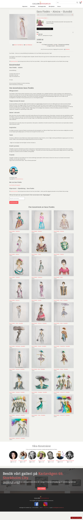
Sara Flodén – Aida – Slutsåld (16, 323)
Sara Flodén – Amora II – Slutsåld (17, 438)
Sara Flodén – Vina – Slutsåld (38, 415)
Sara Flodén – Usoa (58, 277)
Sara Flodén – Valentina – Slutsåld (62, 346)
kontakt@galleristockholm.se (58, 507)
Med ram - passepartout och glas (45, 35)
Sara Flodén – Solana (14, 254)
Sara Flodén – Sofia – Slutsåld (60, 323)
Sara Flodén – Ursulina (37, 277)
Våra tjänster (52, 6)
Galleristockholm (14, 61)
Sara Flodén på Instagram (14, 185)
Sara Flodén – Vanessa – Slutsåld (39, 392)
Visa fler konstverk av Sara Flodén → (45, 28)
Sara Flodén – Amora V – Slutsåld (17, 415)
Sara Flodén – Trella (36, 254)
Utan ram (40, 34)
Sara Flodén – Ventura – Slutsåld (16, 369)
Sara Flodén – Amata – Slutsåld (39, 346)
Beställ (26, 229)
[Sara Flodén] (41, 22)
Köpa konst (24, 6)
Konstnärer (32, 6)
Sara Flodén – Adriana (37, 231)
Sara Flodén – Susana (59, 254)
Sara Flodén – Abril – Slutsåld (60, 300)
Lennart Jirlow (41, 460)
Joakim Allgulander (60, 460)
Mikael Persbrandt (69, 460)
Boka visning (41, 488)
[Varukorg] (80, 3)
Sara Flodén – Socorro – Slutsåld (39, 323)
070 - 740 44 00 (45, 507)
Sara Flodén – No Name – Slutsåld (17, 346)
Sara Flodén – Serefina (14, 231)
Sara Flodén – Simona (59, 231)
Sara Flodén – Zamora (14, 300)
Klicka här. (68, 49)
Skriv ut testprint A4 (18, 44)
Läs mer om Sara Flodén (42, 18)
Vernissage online (42, 6)
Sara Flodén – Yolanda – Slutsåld (16, 392)
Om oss (59, 6)
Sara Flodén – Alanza (36, 300)
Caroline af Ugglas (22, 460)
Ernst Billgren (32, 460)
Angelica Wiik (13, 460)
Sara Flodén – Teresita (14, 277)
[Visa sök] (77, 3)
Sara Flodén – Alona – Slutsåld (61, 369)
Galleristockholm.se (19, 179)
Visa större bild (28, 44)
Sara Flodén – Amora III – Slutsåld (62, 392)
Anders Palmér (50, 460)
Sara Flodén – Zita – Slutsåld (38, 369)
